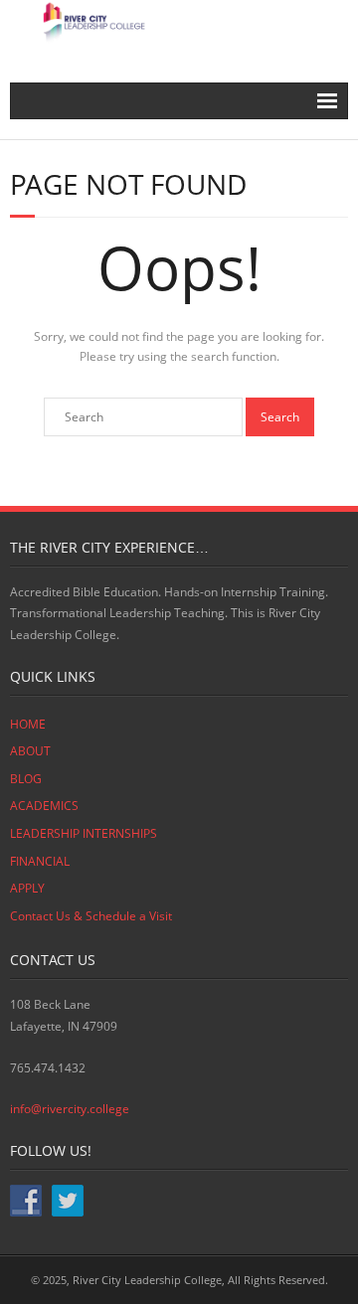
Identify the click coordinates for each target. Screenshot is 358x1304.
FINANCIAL (40, 861)
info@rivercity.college (69, 1108)
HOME (28, 724)
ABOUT (30, 750)
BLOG (26, 778)
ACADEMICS (44, 805)
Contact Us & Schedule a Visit (91, 915)
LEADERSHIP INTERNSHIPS (83, 833)
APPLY (27, 888)
